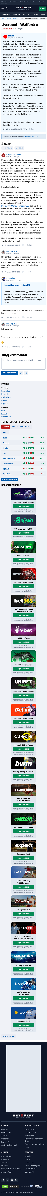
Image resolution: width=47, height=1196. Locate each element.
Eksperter (5, 1138)
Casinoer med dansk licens (34, 1144)
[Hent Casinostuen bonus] (23, 790)
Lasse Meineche (8, 463)
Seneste (20, 148)
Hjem (3, 18)
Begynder (4, 403)
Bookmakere (6, 14)
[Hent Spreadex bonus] (23, 928)
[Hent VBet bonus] (23, 630)
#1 (4, 129)
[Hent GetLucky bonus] (23, 872)
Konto (42, 8)
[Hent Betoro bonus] (23, 574)
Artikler (4, 1135)
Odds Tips (4, 1129)
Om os (27, 1159)
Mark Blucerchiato (9, 458)
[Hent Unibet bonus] (23, 683)
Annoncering (29, 1162)
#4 (2, 317)
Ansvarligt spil (6, 1172)
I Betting (5, 448)
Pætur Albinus (7, 474)
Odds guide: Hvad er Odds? (11, 1168)
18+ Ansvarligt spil (26, 1192)
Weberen (6, 443)
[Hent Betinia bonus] (23, 520)
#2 (2, 245)
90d (4, 432)
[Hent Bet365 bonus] (23, 601)
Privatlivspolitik (30, 1168)
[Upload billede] (26, 373)
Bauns (5, 437)
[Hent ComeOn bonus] (23, 819)
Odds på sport (6, 1132)
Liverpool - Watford (30, 136)
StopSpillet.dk (4, 3)
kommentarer (6, 29)
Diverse (4, 400)
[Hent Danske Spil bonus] (23, 1013)
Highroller (6, 468)
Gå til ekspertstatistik (9, 479)
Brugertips (16, 18)
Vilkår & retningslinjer (33, 1165)
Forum (36, 14)
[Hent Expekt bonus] (23, 846)
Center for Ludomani (9, 1145)
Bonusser (16, 14)
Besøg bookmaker (23, 506)
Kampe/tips (5, 390)
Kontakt (28, 1156)
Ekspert (6, 426)
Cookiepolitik (29, 1172)
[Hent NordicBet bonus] (23, 984)
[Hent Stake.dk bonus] (23, 656)
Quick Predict (25, 426)
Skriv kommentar (9, 373)
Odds (29, 14)
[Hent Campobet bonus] (23, 547)
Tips (23, 14)
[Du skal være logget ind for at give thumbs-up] (24, 129)
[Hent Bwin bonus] (23, 763)
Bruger (14, 426)
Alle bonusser (8, 1036)
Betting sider (29, 1129)
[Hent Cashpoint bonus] (23, 736)
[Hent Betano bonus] (23, 710)
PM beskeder (6, 416)
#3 (2, 272)
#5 (2, 347)
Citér (32, 129)
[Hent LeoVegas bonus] (23, 901)
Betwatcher (5, 1159)
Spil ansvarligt (7, 2)
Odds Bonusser (30, 1132)
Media (43, 14)
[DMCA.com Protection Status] (10, 1186)
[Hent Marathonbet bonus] (23, 957)
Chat (3, 410)
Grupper (4, 413)
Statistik (4, 1162)
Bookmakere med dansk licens (34, 1139)
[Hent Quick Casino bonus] (23, 494)
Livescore (4, 1165)
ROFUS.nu (22, 2)
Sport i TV (5, 1142)
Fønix (4, 453)
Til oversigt (8, 148)
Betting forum (6, 1156)
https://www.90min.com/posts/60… (15, 206)
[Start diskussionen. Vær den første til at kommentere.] (23, 364)
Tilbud (27, 1147)
